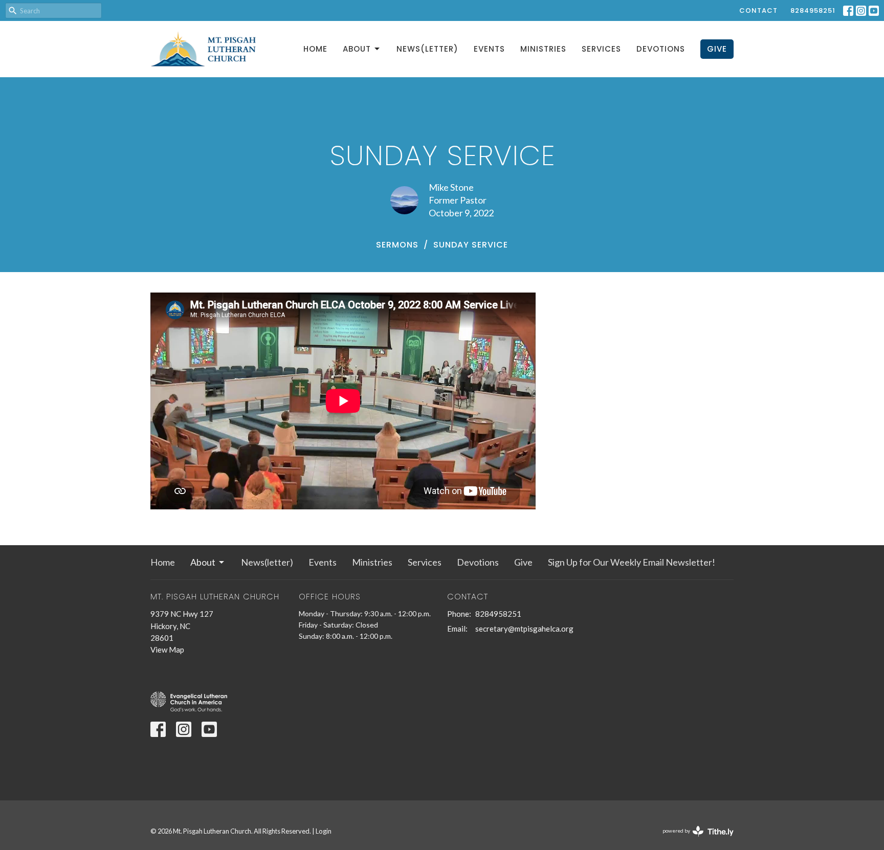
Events (489, 48)
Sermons (397, 245)
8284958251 (812, 10)
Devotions (660, 48)
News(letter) (427, 48)
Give (717, 48)
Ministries (543, 48)
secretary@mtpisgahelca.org (524, 628)
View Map (167, 649)
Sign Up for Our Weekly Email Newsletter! (631, 562)
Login (324, 831)
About (357, 48)
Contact (758, 10)
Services (601, 48)
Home (315, 48)
